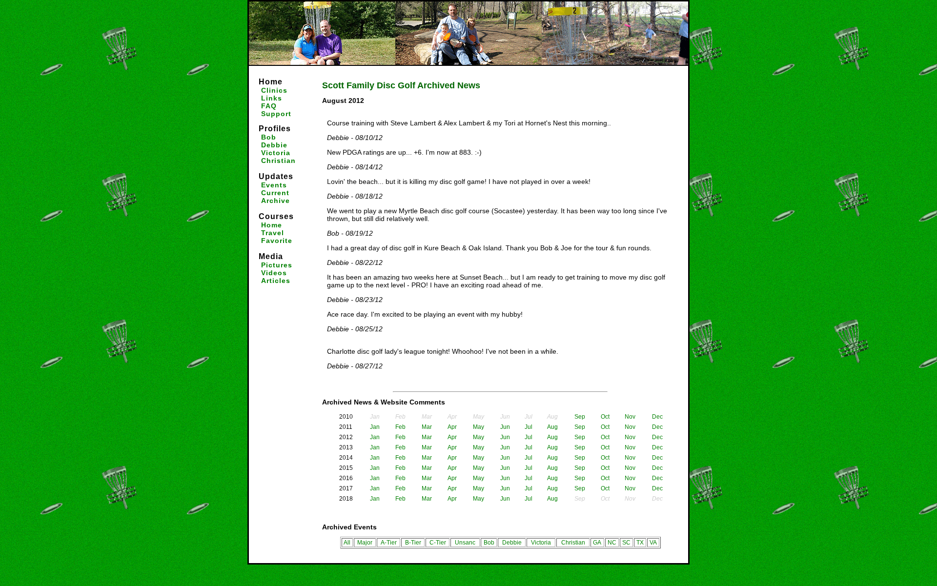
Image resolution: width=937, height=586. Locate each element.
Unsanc (465, 542)
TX (640, 542)
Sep (579, 416)
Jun (505, 427)
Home (271, 82)
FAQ (269, 106)
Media (271, 256)
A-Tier (389, 542)
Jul (528, 427)
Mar (427, 427)
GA (597, 542)
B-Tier (413, 542)
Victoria (275, 153)
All (347, 542)
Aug (552, 427)
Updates (276, 176)
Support (276, 114)
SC (626, 542)
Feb (400, 427)
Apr (452, 427)
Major (364, 542)
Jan (375, 427)
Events (274, 185)
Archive (275, 200)
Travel (272, 233)
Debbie (274, 145)
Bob (268, 137)
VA (653, 542)
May (478, 427)
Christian (278, 160)
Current (275, 193)
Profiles (275, 128)
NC (612, 542)
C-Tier (437, 542)
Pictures (276, 265)
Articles (275, 280)
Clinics (274, 90)
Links (271, 98)
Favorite (276, 240)
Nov (630, 416)
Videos (274, 273)
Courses (276, 216)
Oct (605, 416)
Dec (657, 416)
